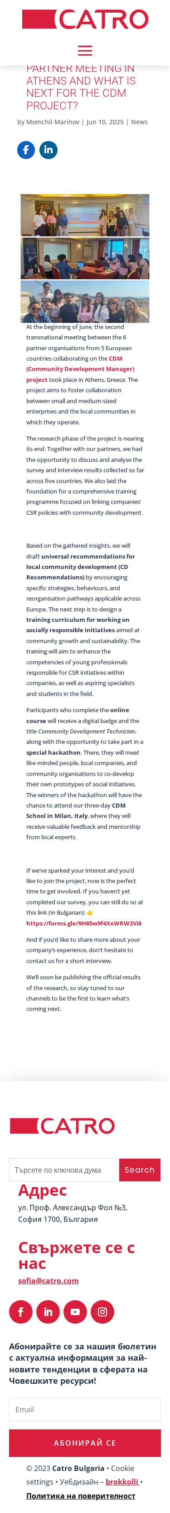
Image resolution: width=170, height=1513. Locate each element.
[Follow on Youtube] (75, 1312)
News (139, 121)
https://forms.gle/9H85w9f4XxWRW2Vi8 (83, 923)
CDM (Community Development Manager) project (80, 369)
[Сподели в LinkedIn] (48, 150)
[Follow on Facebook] (21, 1312)
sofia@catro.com (48, 1281)
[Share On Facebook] (26, 150)
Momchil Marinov (52, 121)
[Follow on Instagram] (102, 1312)
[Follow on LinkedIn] (48, 1312)
